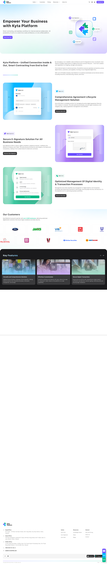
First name (59, 480)
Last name (83, 480)
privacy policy (84, 516)
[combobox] (79, 507)
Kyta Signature (64, 534)
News (74, 534)
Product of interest (61, 504)
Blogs (74, 537)
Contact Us (100, 2)
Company (59, 486)
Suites (34, 2)
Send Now (79, 512)
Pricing (49, 2)
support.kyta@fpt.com (11, 550)
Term (98, 562)
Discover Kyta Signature (10, 153)
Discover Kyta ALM (60, 111)
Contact (87, 536)
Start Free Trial (8, 37)
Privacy (102, 562)
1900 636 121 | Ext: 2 (10, 547)
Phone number (60, 498)
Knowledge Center (77, 532)
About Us (64, 2)
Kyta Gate (63, 537)
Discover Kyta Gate (60, 195)
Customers (42, 2)
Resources (55, 2)
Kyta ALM (63, 532)
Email (58, 492)
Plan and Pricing (89, 532)
